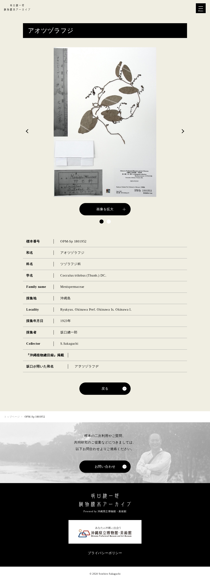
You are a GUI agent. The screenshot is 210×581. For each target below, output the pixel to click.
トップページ (12, 416)
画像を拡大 (105, 209)
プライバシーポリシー (105, 553)
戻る (105, 388)
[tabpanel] (105, 131)
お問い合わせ (105, 466)
